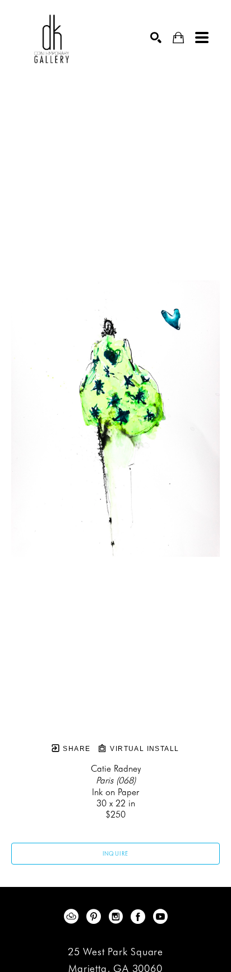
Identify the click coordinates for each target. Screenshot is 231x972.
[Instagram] (118, 916)
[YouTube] (160, 916)
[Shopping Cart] (178, 37)
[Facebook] (140, 916)
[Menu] (202, 37)
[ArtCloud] (73, 916)
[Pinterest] (95, 916)
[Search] (155, 37)
